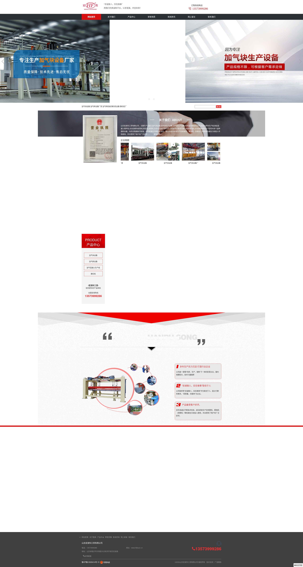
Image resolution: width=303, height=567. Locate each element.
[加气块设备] (136, 152)
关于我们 (111, 16)
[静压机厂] (202, 285)
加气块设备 (86, 106)
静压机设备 (115, 106)
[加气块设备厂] (162, 152)
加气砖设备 (93, 261)
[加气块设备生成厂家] (212, 152)
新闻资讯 (171, 16)
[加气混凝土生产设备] (127, 285)
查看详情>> (158, 134)
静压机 (93, 273)
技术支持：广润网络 (213, 562)
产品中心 (131, 16)
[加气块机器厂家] (164, 248)
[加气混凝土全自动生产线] (202, 248)
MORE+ (206, 227)
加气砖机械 (106, 106)
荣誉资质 (151, 16)
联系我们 (211, 16)
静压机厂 (123, 106)
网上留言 (191, 16)
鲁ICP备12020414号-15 (90, 562)
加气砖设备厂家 (96, 106)
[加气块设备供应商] (187, 152)
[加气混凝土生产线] (127, 248)
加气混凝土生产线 (93, 267)
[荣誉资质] (105, 562)
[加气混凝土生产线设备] (164, 285)
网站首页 (91, 16)
